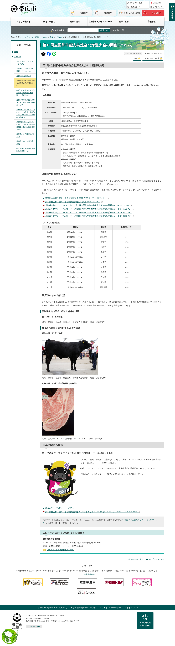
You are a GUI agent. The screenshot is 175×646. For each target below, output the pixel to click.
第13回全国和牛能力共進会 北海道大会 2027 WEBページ (75, 198)
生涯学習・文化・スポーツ (100, 21)
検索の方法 (119, 30)
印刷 (135, 59)
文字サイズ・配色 (136, 3)
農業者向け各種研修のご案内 (25, 135)
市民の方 (84, 13)
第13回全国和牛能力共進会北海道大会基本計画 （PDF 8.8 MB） (72, 202)
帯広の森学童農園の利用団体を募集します (25, 149)
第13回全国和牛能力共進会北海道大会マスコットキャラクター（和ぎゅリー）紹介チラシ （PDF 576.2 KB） (92, 512)
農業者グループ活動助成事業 (25, 142)
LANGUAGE (157, 3)
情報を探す (59, 30)
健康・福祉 (75, 21)
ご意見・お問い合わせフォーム (60, 550)
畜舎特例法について (23, 76)
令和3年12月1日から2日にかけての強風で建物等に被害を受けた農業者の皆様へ (25, 125)
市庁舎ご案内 (34, 626)
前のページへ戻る (136, 559)
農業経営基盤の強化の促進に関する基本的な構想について (25, 102)
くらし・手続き (23, 21)
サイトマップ (157, 7)
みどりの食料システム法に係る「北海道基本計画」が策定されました (25, 92)
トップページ (27, 37)
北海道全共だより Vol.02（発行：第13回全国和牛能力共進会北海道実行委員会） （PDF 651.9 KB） (88, 209)
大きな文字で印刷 (151, 58)
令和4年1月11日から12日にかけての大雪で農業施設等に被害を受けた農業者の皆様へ (25, 113)
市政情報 (152, 21)
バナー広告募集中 (87, 574)
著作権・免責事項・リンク (84, 608)
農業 (51, 37)
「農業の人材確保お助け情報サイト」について (25, 70)
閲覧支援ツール (135, 7)
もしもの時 (156, 13)
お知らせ (59, 37)
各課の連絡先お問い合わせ (145, 624)
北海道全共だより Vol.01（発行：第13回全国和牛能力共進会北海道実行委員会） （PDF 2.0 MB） (88, 205)
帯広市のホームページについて (53, 608)
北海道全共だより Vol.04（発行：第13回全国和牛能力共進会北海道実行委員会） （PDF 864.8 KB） (88, 216)
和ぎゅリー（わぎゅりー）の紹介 (59, 508)
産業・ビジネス (126, 21)
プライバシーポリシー (111, 608)
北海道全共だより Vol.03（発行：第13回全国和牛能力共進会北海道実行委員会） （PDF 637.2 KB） (88, 212)
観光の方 (108, 13)
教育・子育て (49, 21)
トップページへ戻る (156, 559)
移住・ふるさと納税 (132, 13)
